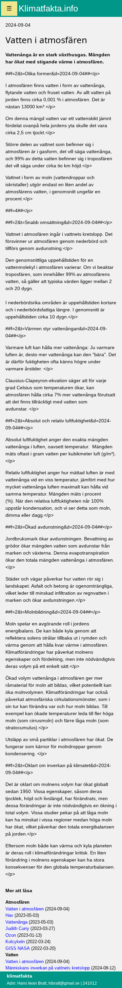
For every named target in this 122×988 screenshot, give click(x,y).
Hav (9, 915)
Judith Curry (17, 928)
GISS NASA (17, 948)
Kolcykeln (15, 941)
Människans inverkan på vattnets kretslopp (47, 967)
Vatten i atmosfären (24, 908)
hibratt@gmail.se (64, 983)
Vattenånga (16, 922)
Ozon (10, 935)
